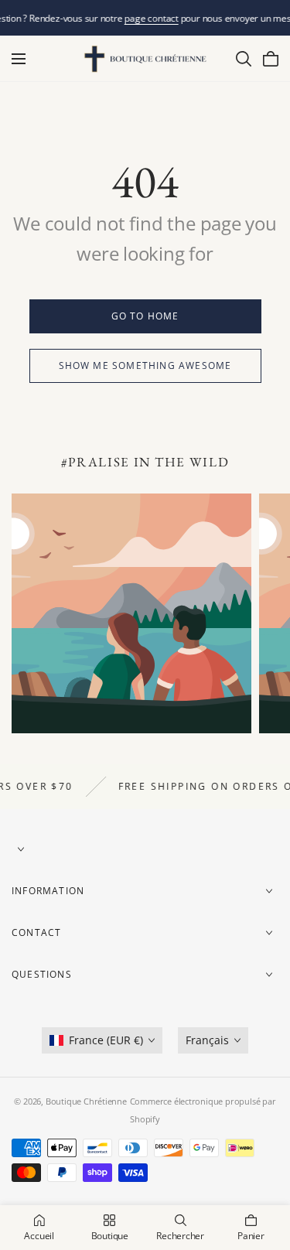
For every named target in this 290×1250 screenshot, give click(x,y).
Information (48, 890)
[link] (145, 316)
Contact (36, 932)
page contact (151, 18)
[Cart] (270, 59)
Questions (42, 974)
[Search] (243, 59)
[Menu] (19, 58)
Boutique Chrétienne (86, 1101)
